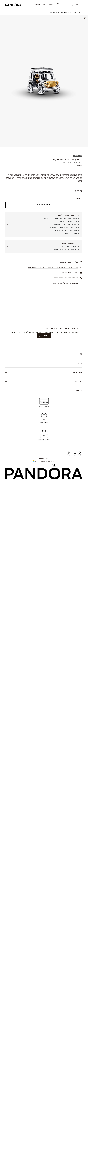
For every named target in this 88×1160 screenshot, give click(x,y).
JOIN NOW (44, 335)
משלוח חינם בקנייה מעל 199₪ (68, 262)
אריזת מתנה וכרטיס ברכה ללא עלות (66, 278)
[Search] (58, 4)
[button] (4, 83)
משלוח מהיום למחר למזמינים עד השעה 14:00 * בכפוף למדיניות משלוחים (53, 267)
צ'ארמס (74, 12)
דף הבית (80, 12)
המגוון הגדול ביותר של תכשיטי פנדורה (65, 283)
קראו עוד (78, 191)
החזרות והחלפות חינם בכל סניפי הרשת (65, 272)
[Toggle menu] (81, 5)
